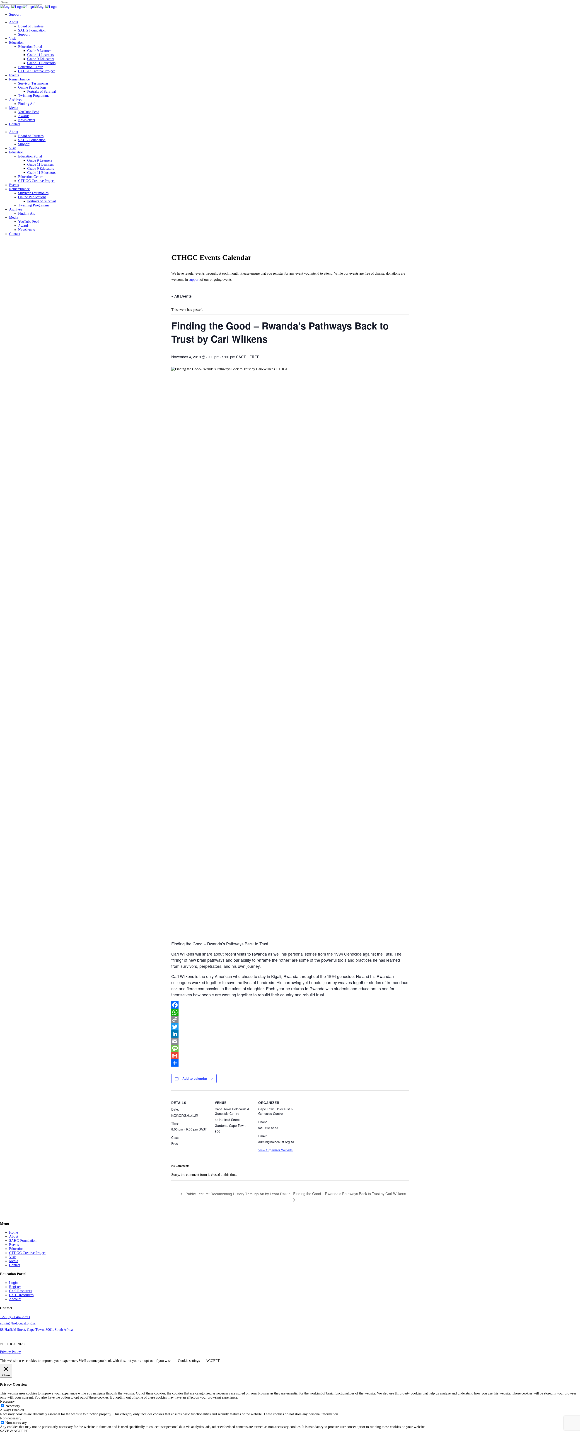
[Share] (290, 1063)
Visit (12, 1257)
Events (14, 1245)
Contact (14, 1265)
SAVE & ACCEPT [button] (14, 1431)
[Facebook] (290, 1005)
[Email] (290, 1041)
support (194, 279)
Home (13, 1232)
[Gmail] (290, 1055)
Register (15, 1287)
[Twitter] (290, 1026)
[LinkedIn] (290, 1034)
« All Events (181, 296)
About (13, 1236)
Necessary (12, 1406)
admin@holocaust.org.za (18, 1323)
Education (16, 1249)
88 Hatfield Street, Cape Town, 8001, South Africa (36, 1329)
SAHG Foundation (22, 1240)
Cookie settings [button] (189, 1361)
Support (14, 14)
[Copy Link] (290, 1019)
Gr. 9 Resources (20, 1291)
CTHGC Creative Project (27, 1253)
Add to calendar (194, 1078)
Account (15, 1299)
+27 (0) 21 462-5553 (15, 1317)
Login (13, 1283)
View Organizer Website (275, 1150)
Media (13, 1261)
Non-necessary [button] (10, 1418)
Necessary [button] (7, 1401)
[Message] (290, 1048)
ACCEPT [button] (212, 1361)
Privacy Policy (10, 1352)
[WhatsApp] (290, 1012)
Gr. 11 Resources (21, 1295)
